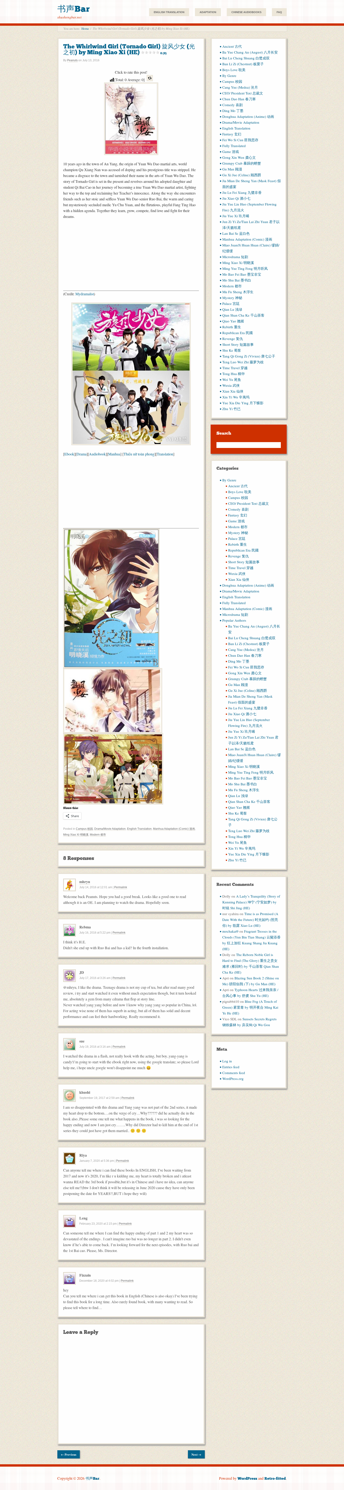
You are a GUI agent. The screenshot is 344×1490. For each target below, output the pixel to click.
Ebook (69, 453)
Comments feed (233, 1072)
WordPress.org (233, 1078)
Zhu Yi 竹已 (231, 408)
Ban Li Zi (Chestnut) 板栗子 (243, 63)
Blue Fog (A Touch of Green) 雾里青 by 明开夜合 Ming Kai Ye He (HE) (250, 1007)
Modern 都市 (98, 834)
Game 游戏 (230, 151)
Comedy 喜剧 (232, 104)
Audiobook (97, 453)
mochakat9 (230, 931)
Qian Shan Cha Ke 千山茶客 (243, 315)
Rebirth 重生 (231, 327)
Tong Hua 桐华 (233, 373)
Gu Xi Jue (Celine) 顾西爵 (241, 175)
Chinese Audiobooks (246, 12)
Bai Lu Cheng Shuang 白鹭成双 (246, 58)
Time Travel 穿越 (235, 367)
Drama (82, 453)
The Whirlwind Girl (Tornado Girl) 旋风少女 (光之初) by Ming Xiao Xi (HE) (129, 49)
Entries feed (230, 1066)
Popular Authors (234, 620)
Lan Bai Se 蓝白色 (236, 233)
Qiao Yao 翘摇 (233, 321)
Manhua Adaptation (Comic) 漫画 (174, 828)
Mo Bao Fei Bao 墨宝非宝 (241, 274)
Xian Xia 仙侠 (232, 391)
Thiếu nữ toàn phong (139, 453)
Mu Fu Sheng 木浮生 (237, 291)
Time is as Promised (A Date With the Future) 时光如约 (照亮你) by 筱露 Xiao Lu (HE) (250, 919)
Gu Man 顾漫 (232, 169)
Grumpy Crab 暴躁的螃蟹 (241, 163)
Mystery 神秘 (232, 297)
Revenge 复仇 (232, 338)
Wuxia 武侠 (231, 385)
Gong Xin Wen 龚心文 (239, 157)
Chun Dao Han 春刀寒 (239, 99)
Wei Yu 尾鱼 (231, 379)
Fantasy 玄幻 (231, 134)
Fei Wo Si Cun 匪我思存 (240, 139)
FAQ (279, 12)
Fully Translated (234, 145)
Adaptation (208, 12)
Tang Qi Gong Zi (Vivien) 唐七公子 (248, 356)
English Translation (169, 12)
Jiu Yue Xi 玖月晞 (235, 215)
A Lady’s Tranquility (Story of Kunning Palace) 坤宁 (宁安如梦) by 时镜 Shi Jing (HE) (251, 902)
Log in (227, 1061)
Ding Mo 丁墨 (232, 110)
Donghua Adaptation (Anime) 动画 (248, 116)
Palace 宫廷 (231, 303)
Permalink (120, 887)
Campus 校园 (84, 828)
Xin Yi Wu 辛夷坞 (235, 397)
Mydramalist (84, 293)
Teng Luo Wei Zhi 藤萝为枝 (243, 362)
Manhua (114, 453)
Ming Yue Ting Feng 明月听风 (245, 268)
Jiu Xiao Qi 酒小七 (236, 198)
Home (85, 28)
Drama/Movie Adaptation (110, 828)
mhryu (84, 881)
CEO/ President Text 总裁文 (242, 93)
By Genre (229, 75)
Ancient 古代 (232, 46)
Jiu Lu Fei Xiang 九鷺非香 (242, 192)
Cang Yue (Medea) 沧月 (240, 87)
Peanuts (72, 60)
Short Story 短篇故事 (238, 344)
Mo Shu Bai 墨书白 (236, 280)
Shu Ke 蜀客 (231, 350)
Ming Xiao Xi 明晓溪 (75, 834)
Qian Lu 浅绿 (232, 309)
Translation (165, 453)
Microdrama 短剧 (235, 256)
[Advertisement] (131, 258)
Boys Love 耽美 (233, 69)
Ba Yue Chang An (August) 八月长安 (250, 52)
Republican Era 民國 (237, 332)
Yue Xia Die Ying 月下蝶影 (242, 402)
